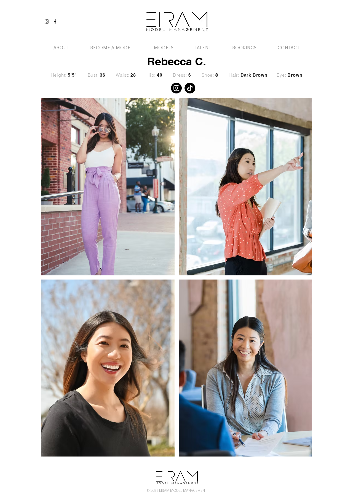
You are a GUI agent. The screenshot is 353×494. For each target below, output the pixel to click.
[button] (296, 16)
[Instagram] (47, 21)
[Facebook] (55, 21)
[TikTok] (189, 88)
